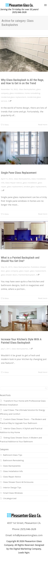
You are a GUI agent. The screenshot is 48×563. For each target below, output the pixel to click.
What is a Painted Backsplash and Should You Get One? (20, 259)
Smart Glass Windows (13, 493)
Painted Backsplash (26, 275)
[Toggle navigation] (45, 5)
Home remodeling (32, 93)
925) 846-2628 (28, 529)
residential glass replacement (13, 97)
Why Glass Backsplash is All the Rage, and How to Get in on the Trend (22, 81)
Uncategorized (9, 498)
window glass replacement (35, 186)
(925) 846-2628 (19, 12)
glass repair (24, 271)
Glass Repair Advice (13, 182)
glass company (12, 271)
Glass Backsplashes (27, 89)
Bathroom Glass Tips (12, 455)
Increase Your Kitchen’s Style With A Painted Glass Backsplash (21, 341)
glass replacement (15, 186)
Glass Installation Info (13, 471)
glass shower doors (9, 275)
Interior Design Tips (12, 487)
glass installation (17, 93)
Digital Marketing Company (27, 548)
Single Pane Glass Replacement (18, 172)
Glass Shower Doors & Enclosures (18, 482)
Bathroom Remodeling (13, 460)
